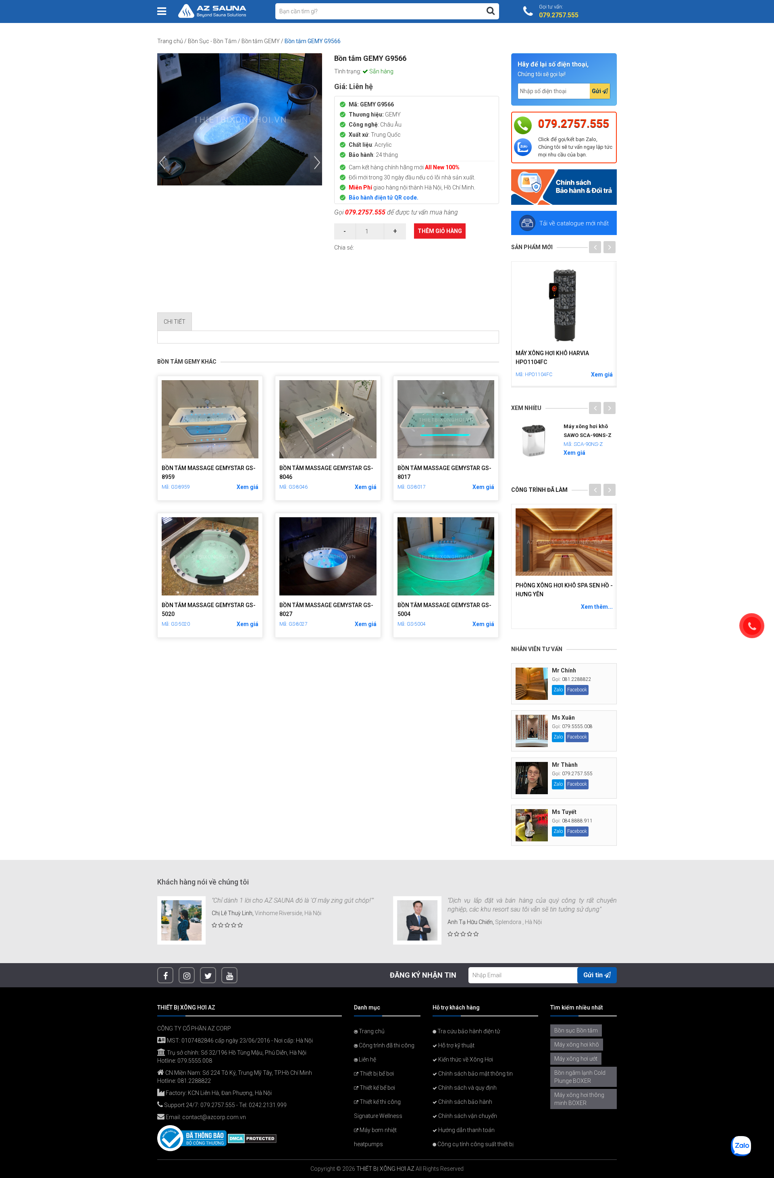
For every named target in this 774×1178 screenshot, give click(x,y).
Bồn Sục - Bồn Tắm (212, 41)
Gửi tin (593, 975)
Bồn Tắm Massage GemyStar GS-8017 (444, 472)
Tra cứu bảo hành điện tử (468, 1031)
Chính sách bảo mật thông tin (475, 1073)
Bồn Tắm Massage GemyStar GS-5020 (209, 609)
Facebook (577, 690)
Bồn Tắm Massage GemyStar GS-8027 (326, 609)
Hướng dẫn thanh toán (466, 1130)
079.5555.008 (577, 726)
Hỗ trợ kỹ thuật (455, 1045)
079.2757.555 (365, 212)
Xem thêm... (597, 607)
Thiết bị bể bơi (376, 1073)
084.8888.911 (577, 821)
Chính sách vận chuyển (467, 1116)
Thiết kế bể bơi (376, 1087)
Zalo (558, 690)
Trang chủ (170, 41)
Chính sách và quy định (467, 1087)
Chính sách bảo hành (464, 1102)
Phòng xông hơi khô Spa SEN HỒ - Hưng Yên (564, 589)
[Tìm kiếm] (491, 11)
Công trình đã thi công (386, 1045)
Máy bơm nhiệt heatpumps (375, 1137)
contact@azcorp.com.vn (214, 1117)
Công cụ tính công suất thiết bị (475, 1144)
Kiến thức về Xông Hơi (465, 1059)
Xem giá (247, 487)
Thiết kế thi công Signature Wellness (378, 1109)
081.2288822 (576, 679)
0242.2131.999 (268, 1105)
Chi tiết (174, 321)
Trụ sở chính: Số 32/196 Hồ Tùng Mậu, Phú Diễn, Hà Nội (236, 1052)
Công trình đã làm (539, 490)
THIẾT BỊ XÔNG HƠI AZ (385, 1169)
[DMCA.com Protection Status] (252, 1138)
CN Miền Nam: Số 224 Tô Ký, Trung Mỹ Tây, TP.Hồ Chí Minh (238, 1073)
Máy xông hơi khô (576, 1044)
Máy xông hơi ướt (575, 1058)
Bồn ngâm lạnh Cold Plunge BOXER (579, 1077)
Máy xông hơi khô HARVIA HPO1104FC (552, 357)
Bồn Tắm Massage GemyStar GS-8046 (326, 472)
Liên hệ (367, 1059)
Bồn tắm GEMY (260, 41)
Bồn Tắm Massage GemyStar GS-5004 (444, 609)
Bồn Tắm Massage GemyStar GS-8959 (209, 472)
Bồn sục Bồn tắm (576, 1030)
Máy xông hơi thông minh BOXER (579, 1099)
